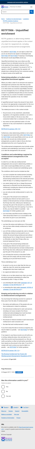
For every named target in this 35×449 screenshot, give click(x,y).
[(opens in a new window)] (2, 424)
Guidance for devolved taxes (13, 19)
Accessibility (25, 411)
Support (17, 411)
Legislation (26, 19)
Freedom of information (7, 417)
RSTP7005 (13, 52)
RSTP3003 (6, 211)
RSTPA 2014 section (10, 350)
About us (3, 411)
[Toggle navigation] (31, 6)
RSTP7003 (4, 56)
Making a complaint (6, 414)
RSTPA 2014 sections (10, 129)
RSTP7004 (14, 56)
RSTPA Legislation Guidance (10, 21)
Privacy (18, 417)
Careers (10, 411)
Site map (16, 414)
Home (3, 19)
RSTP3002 (24, 330)
